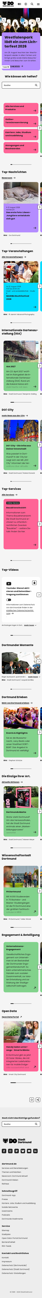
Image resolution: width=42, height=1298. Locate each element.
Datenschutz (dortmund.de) (14, 1265)
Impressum (7, 1261)
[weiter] (38, 20)
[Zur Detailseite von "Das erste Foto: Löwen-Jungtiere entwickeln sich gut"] (21, 207)
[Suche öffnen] (32, 4)
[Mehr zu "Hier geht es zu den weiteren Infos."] (21, 967)
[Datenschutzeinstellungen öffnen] (34, 583)
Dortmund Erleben (10, 1180)
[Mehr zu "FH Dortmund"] (21, 891)
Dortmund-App (9, 1195)
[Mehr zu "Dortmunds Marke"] (21, 811)
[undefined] (40, 128)
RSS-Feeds (6, 1246)
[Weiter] (39, 595)
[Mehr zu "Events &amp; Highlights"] (21, 732)
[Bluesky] (23, 1151)
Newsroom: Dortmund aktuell (15, 1176)
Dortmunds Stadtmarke (12, 1219)
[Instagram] (10, 1151)
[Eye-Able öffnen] (25, 4)
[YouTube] (29, 1151)
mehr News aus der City (13, 415)
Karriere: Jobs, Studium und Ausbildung (19, 1203)
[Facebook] (4, 1151)
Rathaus (5, 1183)
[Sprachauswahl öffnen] (19, 4)
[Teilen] (38, 1100)
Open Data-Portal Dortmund (14, 1238)
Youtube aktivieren (8, 600)
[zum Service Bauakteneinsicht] (21, 524)
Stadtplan (6, 1234)
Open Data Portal (10, 1017)
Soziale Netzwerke (10, 1207)
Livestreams (7, 1211)
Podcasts (6, 1215)
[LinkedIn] (35, 1151)
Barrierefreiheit (8, 1242)
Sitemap (5, 1230)
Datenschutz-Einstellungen (14, 1273)
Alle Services (8, 494)
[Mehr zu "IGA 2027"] (21, 366)
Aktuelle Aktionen (10, 782)
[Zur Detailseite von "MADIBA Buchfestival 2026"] (21, 286)
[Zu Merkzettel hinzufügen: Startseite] (31, 1100)
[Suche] (36, 85)
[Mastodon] (16, 1151)
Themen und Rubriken (11, 1172)
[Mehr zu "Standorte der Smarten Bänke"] (21, 1046)
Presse (5, 1199)
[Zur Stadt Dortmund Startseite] (8, 4)
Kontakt (5, 1257)
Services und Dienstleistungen (15, 1168)
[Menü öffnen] (38, 4)
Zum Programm (12, 66)
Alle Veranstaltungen (12, 257)
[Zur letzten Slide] (4, 20)
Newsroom (7, 178)
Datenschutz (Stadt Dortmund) (16, 1269)
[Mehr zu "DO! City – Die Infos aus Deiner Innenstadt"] (21, 445)
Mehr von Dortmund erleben (15, 703)
